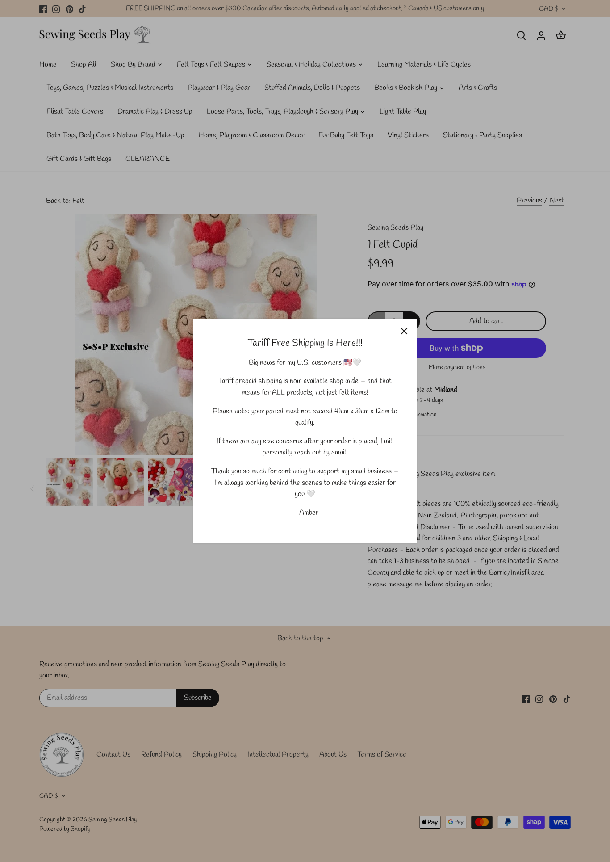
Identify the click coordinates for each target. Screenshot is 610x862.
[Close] (404, 331)
